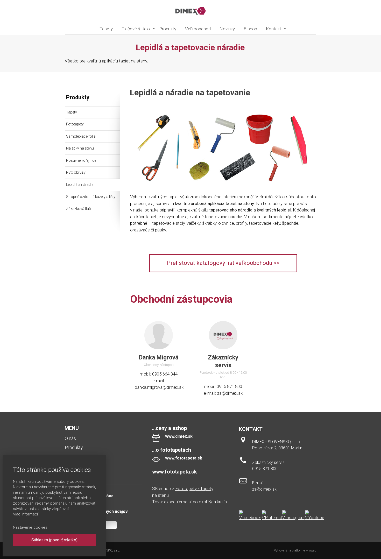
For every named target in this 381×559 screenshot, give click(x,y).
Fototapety (75, 124)
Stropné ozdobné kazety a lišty (90, 197)
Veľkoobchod (198, 28)
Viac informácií (26, 514)
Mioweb (311, 550)
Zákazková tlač (78, 209)
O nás (70, 438)
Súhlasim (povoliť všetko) (54, 539)
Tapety (106, 28)
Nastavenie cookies (30, 527)
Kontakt (273, 28)
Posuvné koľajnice (81, 160)
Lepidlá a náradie (79, 184)
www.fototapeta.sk (174, 472)
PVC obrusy (76, 172)
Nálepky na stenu (80, 148)
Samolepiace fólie (80, 136)
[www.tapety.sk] (190, 11)
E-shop (250, 28)
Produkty (167, 28)
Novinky (227, 28)
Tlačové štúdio (136, 28)
